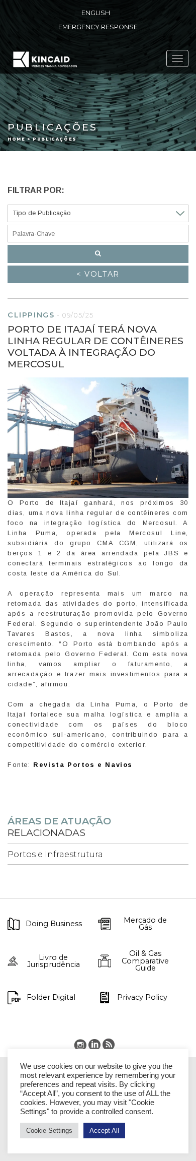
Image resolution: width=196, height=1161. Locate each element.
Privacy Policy (142, 997)
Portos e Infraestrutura (55, 854)
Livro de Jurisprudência (53, 961)
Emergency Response (98, 27)
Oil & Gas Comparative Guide (145, 961)
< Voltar (98, 274)
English (95, 13)
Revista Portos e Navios (83, 764)
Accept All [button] (104, 1130)
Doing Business (54, 923)
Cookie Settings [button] (49, 1130)
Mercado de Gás (145, 924)
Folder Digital (51, 997)
